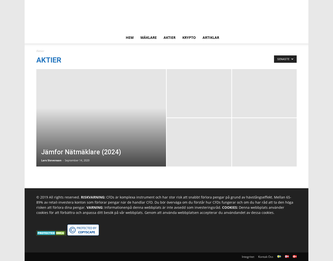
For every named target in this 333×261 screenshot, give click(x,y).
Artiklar (211, 37)
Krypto (189, 37)
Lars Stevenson (51, 160)
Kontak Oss (265, 257)
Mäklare (148, 37)
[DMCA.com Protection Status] (51, 234)
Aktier (170, 37)
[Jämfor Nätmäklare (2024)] (101, 125)
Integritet (248, 257)
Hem (130, 37)
